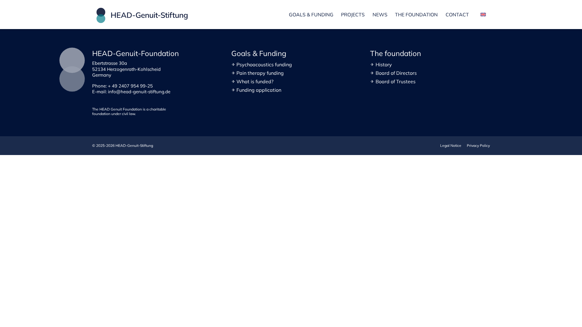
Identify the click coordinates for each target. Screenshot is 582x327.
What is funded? (254, 81)
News (380, 15)
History (384, 64)
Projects (353, 15)
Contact (457, 15)
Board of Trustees (396, 81)
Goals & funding (311, 15)
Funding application (258, 90)
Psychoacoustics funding (264, 64)
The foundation (416, 15)
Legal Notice (450, 145)
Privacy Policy (478, 145)
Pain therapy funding (260, 73)
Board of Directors (396, 73)
